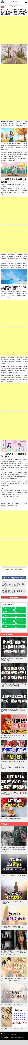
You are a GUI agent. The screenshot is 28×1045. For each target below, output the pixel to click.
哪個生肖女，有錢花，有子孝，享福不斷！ (13, 761)
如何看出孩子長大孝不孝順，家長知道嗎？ (13, 927)
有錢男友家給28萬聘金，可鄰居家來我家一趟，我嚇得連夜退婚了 (13, 585)
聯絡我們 (14, 1034)
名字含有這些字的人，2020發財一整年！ (13, 1028)
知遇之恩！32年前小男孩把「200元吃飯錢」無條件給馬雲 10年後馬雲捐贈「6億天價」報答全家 (14, 849)
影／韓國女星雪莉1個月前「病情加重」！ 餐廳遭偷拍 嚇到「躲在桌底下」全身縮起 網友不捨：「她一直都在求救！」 (14, 952)
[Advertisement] (14, 30)
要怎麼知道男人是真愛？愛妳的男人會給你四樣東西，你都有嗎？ (14, 592)
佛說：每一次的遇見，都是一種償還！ (12, 1004)
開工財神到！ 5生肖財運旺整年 (10, 819)
